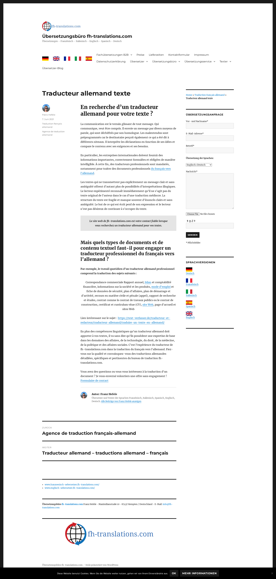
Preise (140, 54)
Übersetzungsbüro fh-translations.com (87, 36)
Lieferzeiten (156, 54)
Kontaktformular (179, 54)
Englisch (190, 317)
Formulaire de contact (94, 380)
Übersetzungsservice (198, 61)
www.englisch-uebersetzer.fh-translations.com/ (70, 488)
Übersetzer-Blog (52, 68)
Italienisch (191, 295)
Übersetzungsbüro (164, 61)
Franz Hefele (48, 114)
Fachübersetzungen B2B (112, 54)
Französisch (192, 284)
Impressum (201, 54)
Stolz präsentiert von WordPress (101, 565)
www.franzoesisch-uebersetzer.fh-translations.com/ (72, 484)
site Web (147, 304)
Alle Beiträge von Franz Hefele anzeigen (121, 401)
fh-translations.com (72, 504)
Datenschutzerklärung (111, 61)
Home (189, 95)
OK (174, 573)
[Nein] (272, 573)
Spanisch (190, 306)
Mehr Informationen (199, 573)
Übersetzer (137, 61)
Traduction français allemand (210, 95)
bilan (148, 282)
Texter (224, 61)
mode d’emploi (161, 286)
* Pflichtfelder (193, 242)
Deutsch (190, 273)
